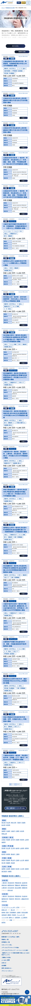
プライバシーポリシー (7, 971)
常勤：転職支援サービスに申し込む (15, 808)
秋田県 (22, 839)
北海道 (4, 839)
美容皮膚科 (24, 912)
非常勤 (23, 2)
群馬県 (8, 825)
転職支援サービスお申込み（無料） (11, 936)
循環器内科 (24, 885)
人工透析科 (24, 917)
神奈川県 (13, 822)
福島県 (4, 842)
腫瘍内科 (24, 888)
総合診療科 (18, 888)
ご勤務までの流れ (6, 957)
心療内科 (4, 888)
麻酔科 (9, 915)
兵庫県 (17, 831)
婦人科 (13, 910)
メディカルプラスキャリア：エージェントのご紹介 (15, 950)
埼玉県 (8, 822)
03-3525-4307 (11, 931)
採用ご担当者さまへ (7, 968)
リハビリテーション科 (8, 907)
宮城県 (17, 839)
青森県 (8, 839)
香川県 (4, 863)
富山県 (8, 848)
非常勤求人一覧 (6, 942)
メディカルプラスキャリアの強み (10, 947)
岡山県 (13, 860)
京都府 (8, 831)
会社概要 (4, 965)
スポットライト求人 (7, 945)
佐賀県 (8, 869)
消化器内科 (11, 883)
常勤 (19, 2)
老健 (11, 920)
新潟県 (4, 848)
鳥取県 (4, 860)
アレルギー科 (21, 915)
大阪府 (13, 831)
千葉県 (19, 822)
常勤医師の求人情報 (10, 7)
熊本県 (17, 869)
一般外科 (4, 896)
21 (18, 784)
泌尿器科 (17, 917)
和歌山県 (4, 833)
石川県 (13, 848)
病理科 (4, 922)
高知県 (13, 863)
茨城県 (23, 822)
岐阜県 (4, 854)
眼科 (7, 912)
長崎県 (13, 869)
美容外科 (4, 901)
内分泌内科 (11, 888)
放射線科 (4, 915)
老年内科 (10, 890)
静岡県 (8, 854)
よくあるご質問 (6, 960)
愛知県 (13, 854)
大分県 (22, 869)
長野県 (27, 848)
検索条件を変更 (22, 51)
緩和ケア (11, 917)
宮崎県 (27, 869)
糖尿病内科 (11, 885)
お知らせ (4, 962)
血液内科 (24, 883)
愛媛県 (8, 863)
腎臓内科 (17, 885)
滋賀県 (4, 831)
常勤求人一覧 (5, 939)
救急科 (14, 915)
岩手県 (13, 839)
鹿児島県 (4, 871)
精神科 (4, 912)
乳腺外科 (11, 899)
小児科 (17, 907)
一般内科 (4, 883)
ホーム (3, 7)
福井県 (17, 848)
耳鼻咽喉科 (13, 912)
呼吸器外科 (18, 896)
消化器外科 (11, 896)
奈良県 (22, 831)
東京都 (4, 822)
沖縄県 (9, 871)
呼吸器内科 (18, 883)
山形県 (27, 839)
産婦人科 (4, 910)
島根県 (8, 860)
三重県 (17, 854)
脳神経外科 (5, 899)
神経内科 (4, 885)
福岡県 (4, 869)
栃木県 (4, 825)
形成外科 (24, 896)
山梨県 (22, 848)
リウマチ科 (5, 917)
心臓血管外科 (25, 899)
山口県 (22, 860)
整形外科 (17, 899)
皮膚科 (19, 912)
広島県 (17, 860)
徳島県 (27, 860)
